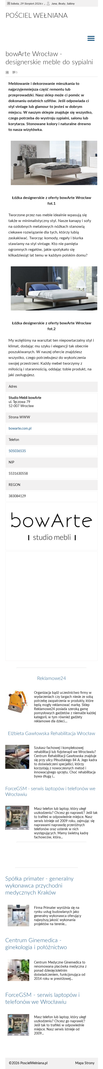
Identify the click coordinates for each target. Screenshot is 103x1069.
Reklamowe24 (51, 678)
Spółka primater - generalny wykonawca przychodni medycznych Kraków (39, 886)
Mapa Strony (84, 1063)
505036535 (17, 451)
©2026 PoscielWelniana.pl (28, 1063)
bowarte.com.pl (20, 428)
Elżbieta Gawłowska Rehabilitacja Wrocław (51, 733)
